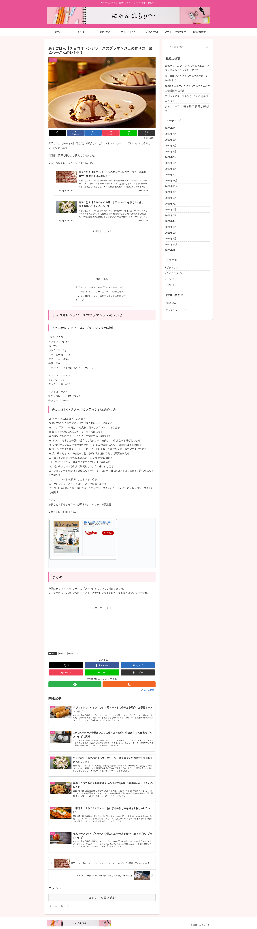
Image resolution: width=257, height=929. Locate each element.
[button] (146, 133)
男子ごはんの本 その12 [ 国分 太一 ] (98, 522)
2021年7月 (170, 203)
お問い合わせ (172, 303)
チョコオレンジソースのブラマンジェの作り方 (103, 296)
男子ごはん (74, 653)
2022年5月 (170, 145)
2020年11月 (171, 250)
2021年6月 (170, 209)
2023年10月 (171, 128)
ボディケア (173, 267)
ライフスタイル (175, 273)
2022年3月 (170, 157)
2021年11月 (171, 180)
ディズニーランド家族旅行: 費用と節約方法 (187, 108)
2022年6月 (170, 139)
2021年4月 (170, 221)
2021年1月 (170, 238)
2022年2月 (170, 163)
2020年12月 (171, 244)
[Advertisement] (102, 252)
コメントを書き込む (102, 897)
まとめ (81, 300)
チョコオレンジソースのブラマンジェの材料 (102, 291)
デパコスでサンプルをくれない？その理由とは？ (186, 98)
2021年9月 (170, 192)
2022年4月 (170, 151)
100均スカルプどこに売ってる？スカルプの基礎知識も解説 (187, 88)
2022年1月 (170, 169)
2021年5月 (170, 215)
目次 (98, 279)
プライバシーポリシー (177, 310)
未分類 (170, 285)
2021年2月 (170, 232)
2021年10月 (171, 186)
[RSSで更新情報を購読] (129, 684)
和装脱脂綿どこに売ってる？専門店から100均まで (186, 78)
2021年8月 (170, 198)
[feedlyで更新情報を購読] (74, 684)
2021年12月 (171, 174)
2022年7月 (170, 134)
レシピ (53, 653)
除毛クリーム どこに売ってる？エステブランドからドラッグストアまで (187, 68)
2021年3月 (170, 227)
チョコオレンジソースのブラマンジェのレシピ (100, 287)
